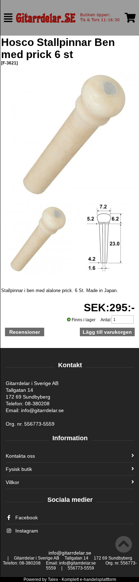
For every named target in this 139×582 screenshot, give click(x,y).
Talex (53, 579)
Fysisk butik (19, 469)
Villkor (12, 482)
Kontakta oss (20, 456)
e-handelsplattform (98, 579)
